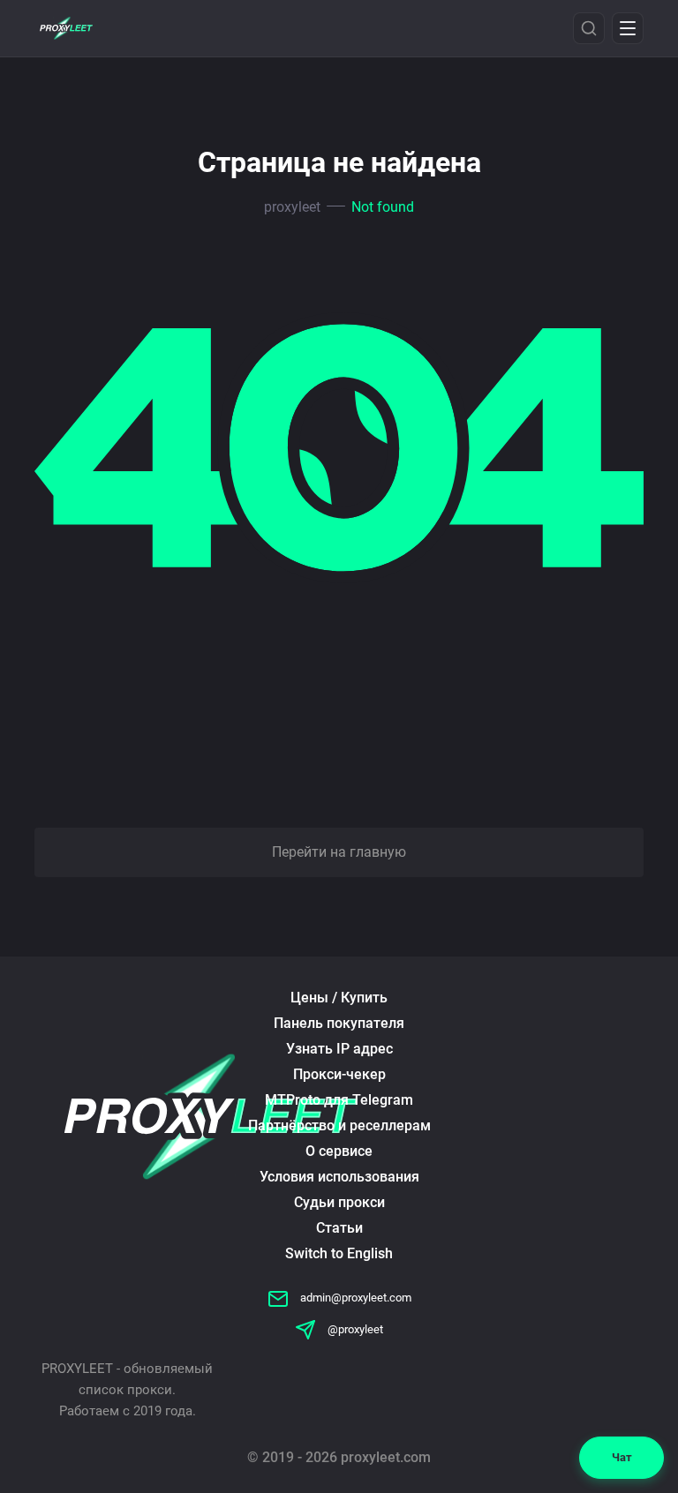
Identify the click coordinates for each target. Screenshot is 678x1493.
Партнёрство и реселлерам (339, 1125)
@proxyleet (354, 1329)
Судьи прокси (339, 1202)
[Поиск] (589, 28)
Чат (622, 1457)
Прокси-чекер (339, 1074)
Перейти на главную (339, 852)
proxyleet (292, 207)
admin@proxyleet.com (354, 1297)
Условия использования (339, 1176)
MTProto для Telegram (339, 1100)
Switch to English (339, 1253)
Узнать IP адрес (339, 1048)
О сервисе (339, 1151)
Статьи (339, 1227)
